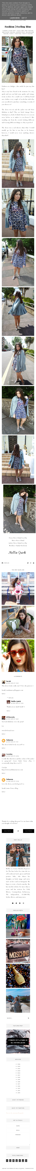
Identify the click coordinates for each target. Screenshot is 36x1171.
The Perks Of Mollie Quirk (15, 1168)
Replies (11, 698)
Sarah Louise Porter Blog (10, 788)
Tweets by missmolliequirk (14, 1113)
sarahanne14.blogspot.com (14, 690)
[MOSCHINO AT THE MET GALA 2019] (18, 962)
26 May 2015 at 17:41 (12, 742)
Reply (3, 693)
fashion (12, 32)
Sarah (8, 681)
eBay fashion (29, 30)
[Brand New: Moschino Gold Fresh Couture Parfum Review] (18, 987)
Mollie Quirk (16, 701)
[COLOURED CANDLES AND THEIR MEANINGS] (18, 937)
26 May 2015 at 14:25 (17, 703)
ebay (22, 30)
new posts (7, 831)
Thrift (11, 33)
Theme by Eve (29, 1168)
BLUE (19, 30)
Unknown (9, 740)
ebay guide (5, 32)
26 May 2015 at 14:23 (12, 683)
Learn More (15, 18)
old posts (28, 831)
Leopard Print (20, 32)
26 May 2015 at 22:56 (12, 756)
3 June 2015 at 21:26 (12, 781)
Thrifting (18, 33)
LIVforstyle (10, 717)
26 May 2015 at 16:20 (12, 719)
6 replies (6, 563)
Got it (24, 18)
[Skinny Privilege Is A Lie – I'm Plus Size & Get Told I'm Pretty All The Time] (18, 1012)
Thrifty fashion (27, 33)
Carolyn (9, 754)
